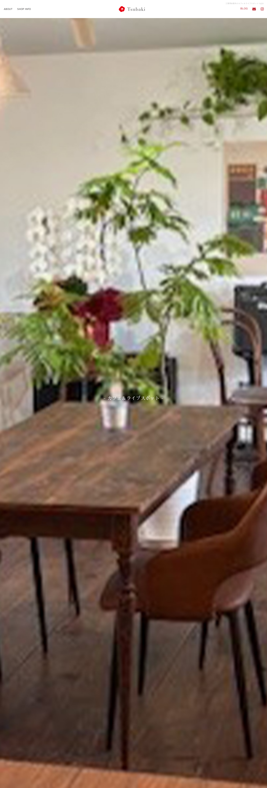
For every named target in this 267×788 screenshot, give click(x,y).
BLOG (244, 8)
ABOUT (8, 9)
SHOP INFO (24, 9)
